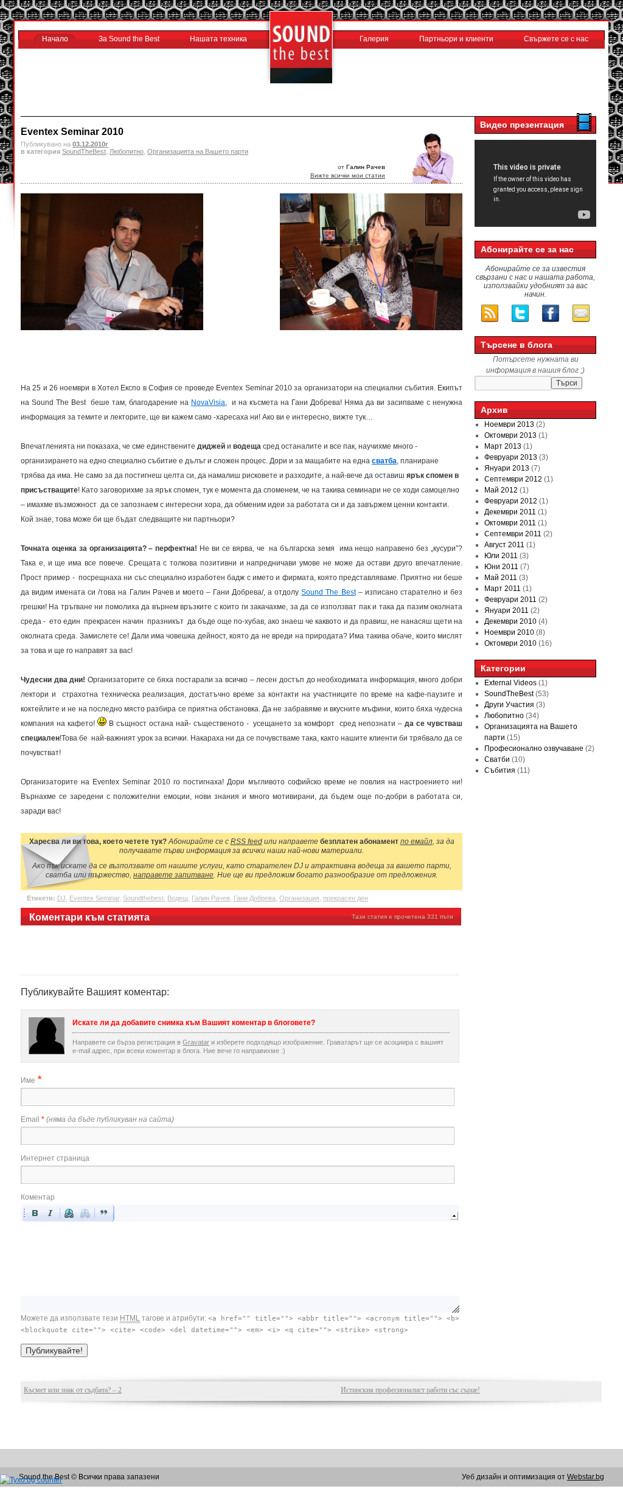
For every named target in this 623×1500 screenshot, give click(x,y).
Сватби (497, 759)
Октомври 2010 (510, 643)
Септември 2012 (513, 479)
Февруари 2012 (510, 501)
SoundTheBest (84, 151)
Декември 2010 (510, 621)
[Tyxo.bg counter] (31, 1480)
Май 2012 (501, 490)
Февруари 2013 (510, 457)
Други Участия (509, 704)
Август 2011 (504, 545)
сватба (384, 461)
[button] (35, 1213)
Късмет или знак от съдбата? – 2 (73, 1390)
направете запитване (173, 875)
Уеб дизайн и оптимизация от (533, 1477)
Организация (299, 898)
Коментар (38, 1197)
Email (97, 1119)
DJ (61, 898)
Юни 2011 (501, 566)
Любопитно (127, 151)
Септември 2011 (512, 534)
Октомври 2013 (510, 435)
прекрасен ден (345, 898)
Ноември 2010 (509, 632)
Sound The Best (328, 592)
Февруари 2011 (510, 599)
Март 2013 (502, 446)
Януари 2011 (506, 610)
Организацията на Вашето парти (197, 151)
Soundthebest (143, 898)
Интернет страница (55, 1158)
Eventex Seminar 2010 (72, 131)
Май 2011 (500, 577)
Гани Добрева (255, 898)
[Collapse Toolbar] (454, 1216)
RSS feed (246, 841)
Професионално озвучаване (533, 748)
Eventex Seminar (94, 898)
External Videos (510, 683)
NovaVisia (208, 402)
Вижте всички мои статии (347, 175)
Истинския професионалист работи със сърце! (410, 1390)
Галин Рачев (211, 898)
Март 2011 (502, 588)
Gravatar (196, 1042)
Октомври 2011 (510, 523)
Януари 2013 (506, 468)
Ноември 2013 (509, 424)
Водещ (177, 898)
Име (28, 1080)
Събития (499, 770)
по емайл (416, 841)
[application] (240, 1258)
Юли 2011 (501, 555)
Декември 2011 (510, 512)
